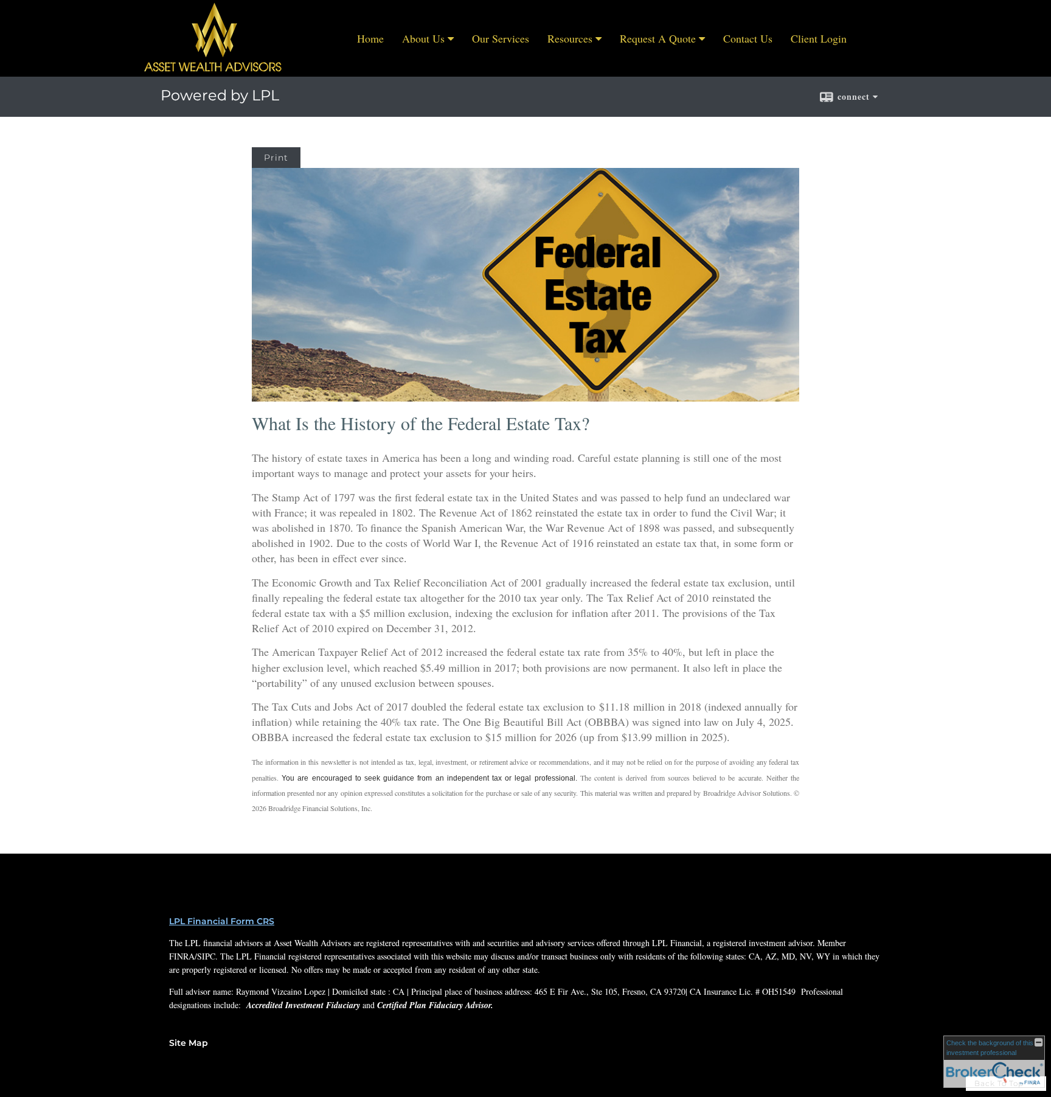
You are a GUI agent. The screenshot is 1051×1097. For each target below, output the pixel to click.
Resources (569, 38)
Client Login (819, 38)
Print (276, 157)
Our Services (500, 38)
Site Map (188, 1042)
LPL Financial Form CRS (221, 921)
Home (370, 38)
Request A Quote (658, 38)
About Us (423, 38)
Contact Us (747, 38)
